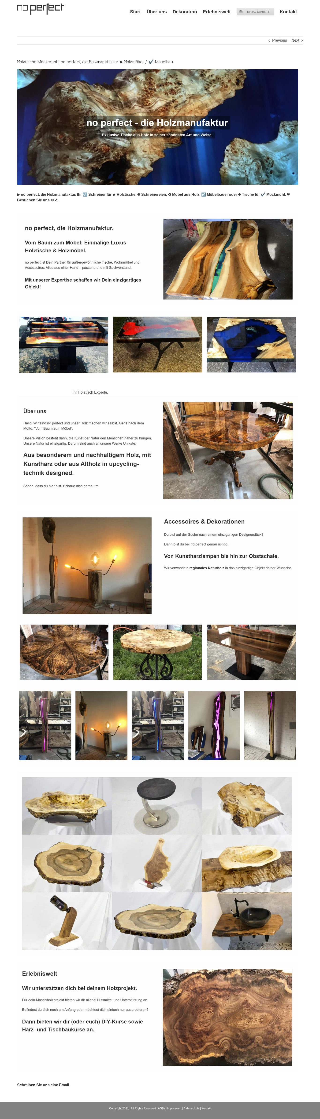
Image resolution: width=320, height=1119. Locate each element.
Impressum (174, 1108)
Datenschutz (191, 1108)
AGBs (161, 1108)
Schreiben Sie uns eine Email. (43, 1085)
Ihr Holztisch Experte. (91, 392)
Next (295, 40)
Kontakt (206, 1108)
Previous (279, 40)
